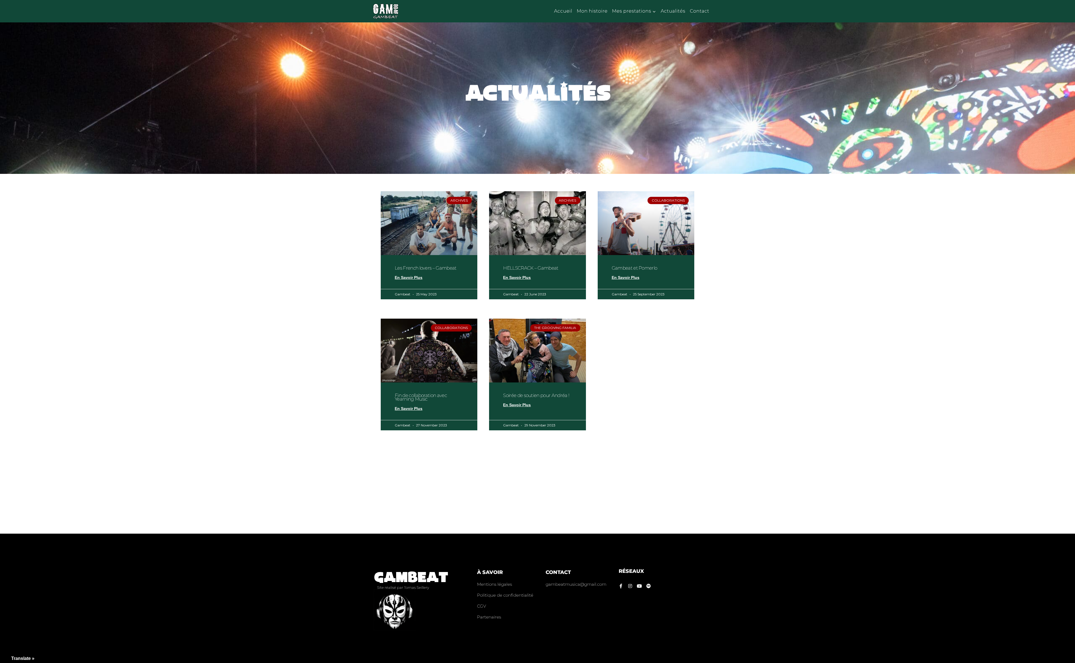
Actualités (673, 11)
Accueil (563, 11)
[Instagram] (630, 586)
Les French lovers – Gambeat (426, 268)
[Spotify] (648, 586)
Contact (699, 11)
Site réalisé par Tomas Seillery (403, 587)
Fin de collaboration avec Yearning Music (421, 397)
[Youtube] (639, 586)
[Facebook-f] (621, 586)
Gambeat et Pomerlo (634, 268)
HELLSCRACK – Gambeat (530, 268)
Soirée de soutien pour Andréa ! (536, 395)
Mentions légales (494, 584)
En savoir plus (408, 277)
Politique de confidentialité (505, 595)
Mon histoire (592, 11)
